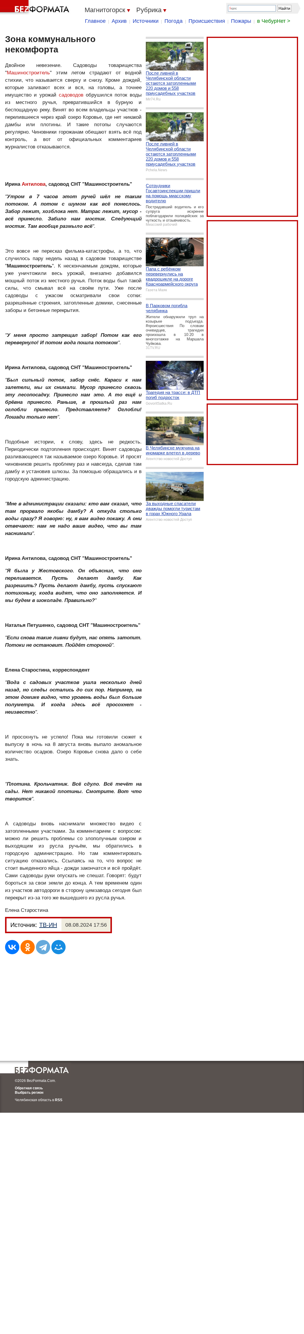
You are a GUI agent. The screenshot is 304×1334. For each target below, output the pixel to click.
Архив (119, 21)
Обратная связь (29, 1088)
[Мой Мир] (58, 947)
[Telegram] (43, 947)
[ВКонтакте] (12, 947)
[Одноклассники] (27, 947)
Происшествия (207, 21)
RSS (58, 1100)
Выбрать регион (29, 1092)
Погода (173, 21)
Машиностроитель (28, 73)
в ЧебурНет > (273, 21)
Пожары (241, 21)
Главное (95, 21)
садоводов (71, 95)
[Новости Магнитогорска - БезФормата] (35, 7)
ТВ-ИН (48, 925)
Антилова (33, 184)
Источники (146, 21)
